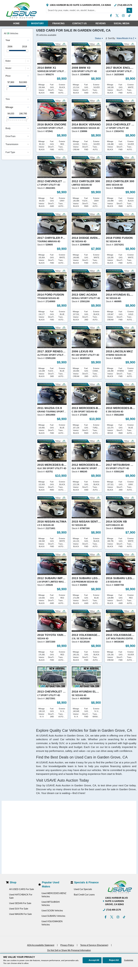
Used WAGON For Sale (20, 914)
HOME (16, 23)
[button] (129, 10)
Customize (128, 960)
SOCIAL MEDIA (122, 23)
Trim (8, 99)
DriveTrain (10, 136)
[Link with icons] (111, 15)
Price (8, 76)
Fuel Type (10, 152)
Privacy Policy (67, 945)
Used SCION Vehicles (52, 910)
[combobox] (5, 61)
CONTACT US (79, 23)
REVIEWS (101, 23)
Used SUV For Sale (18, 909)
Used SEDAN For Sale (20, 903)
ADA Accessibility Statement (40, 945)
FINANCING (58, 23)
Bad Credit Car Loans (84, 894)
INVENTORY (37, 23)
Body (8, 128)
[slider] (7, 50)
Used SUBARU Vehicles (53, 916)
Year (8, 40)
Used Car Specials (83, 889)
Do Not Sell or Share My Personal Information (69, 950)
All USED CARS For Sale (21, 889)
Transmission (12, 144)
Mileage (9, 107)
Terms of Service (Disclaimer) (94, 945)
